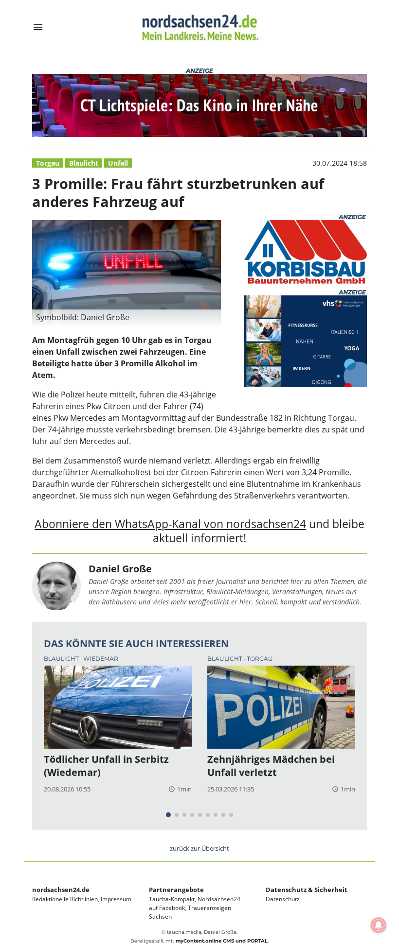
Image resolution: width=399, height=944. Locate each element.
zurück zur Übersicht (199, 848)
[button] (126, 318)
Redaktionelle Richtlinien (65, 899)
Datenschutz (283, 899)
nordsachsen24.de (61, 889)
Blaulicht (83, 163)
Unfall (118, 163)
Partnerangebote (176, 889)
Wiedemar (100, 658)
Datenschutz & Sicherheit (306, 889)
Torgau (47, 163)
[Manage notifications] (378, 925)
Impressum (116, 899)
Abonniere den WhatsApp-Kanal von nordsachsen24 (170, 524)
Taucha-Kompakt (172, 899)
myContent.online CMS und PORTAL (222, 941)
